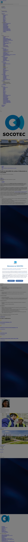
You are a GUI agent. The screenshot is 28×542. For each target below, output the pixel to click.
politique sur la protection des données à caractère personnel (12, 269)
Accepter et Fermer (19, 280)
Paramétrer (11, 280)
